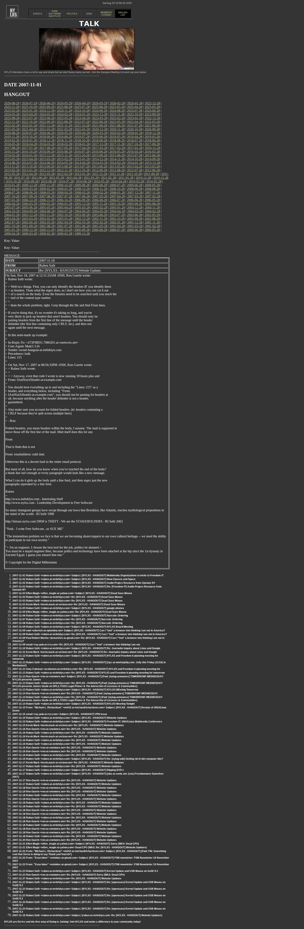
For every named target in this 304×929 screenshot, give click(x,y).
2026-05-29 (64, 103)
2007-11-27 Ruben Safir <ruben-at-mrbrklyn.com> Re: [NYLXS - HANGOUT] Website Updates (66, 878)
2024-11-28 (64, 110)
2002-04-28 (64, 222)
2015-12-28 (47, 155)
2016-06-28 (99, 151)
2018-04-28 (29, 144)
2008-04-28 (64, 192)
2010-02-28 (154, 181)
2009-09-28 (82, 185)
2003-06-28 (134, 215)
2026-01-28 (134, 103)
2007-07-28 (64, 196)
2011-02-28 (108, 177)
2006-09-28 (82, 200)
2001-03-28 (134, 226)
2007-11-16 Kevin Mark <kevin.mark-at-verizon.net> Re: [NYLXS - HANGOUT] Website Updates (68, 736)
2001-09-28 (29, 226)
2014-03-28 (99, 163)
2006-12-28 (29, 200)
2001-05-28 (99, 226)
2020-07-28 (29, 133)
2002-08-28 (152, 218)
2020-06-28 (47, 133)
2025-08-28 (64, 107)
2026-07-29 (29, 103)
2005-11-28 (99, 204)
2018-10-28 (82, 140)
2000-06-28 (134, 230)
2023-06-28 (47, 118)
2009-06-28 (134, 185)
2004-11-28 (152, 207)
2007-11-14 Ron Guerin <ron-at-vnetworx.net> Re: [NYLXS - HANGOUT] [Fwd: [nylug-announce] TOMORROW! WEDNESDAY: (85, 693)
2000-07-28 (117, 230)
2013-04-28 (134, 166)
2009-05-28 (152, 185)
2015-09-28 (99, 155)
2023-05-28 (64, 118)
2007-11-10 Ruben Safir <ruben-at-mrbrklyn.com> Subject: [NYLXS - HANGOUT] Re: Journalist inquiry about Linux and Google (86, 648)
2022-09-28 (46, 122)
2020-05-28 (64, 133)
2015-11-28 (64, 155)
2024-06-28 (152, 110)
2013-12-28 (152, 163)
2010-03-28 (136, 181)
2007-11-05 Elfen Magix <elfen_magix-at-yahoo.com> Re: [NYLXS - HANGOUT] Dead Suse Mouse (69, 611)
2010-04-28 (118, 181)
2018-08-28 (117, 140)
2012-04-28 (29, 174)
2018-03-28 (47, 144)
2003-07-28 (117, 215)
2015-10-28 (82, 155)
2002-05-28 (47, 222)
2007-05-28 (99, 196)
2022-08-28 (64, 122)
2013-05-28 (117, 166)
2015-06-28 (152, 155)
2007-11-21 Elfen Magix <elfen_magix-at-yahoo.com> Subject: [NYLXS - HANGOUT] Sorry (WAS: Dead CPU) (75, 843)
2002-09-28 (134, 218)
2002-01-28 (117, 222)
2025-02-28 (11, 110)
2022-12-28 (152, 118)
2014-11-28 (117, 159)
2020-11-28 (117, 129)
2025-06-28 (99, 107)
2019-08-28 (64, 136)
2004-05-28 (99, 211)
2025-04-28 (134, 107)
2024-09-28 (99, 110)
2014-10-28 (134, 159)
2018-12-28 (47, 140)
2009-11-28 (46, 185)
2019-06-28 (99, 136)
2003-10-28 (64, 215)
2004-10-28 (11, 211)
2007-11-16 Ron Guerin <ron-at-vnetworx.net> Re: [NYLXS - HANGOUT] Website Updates (64, 729)
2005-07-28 (11, 207)
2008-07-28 (11, 192)
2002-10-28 (117, 218)
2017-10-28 (134, 144)
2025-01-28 (29, 110)
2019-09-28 (46, 136)
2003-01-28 (64, 218)
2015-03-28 (47, 159)
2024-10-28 (82, 110)
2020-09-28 (152, 129)
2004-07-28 (64, 211)
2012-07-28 (134, 170)
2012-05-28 (11, 174)
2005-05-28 (47, 207)
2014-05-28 (64, 163)
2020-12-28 (99, 129)
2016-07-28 (82, 151)
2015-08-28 (117, 155)
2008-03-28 (82, 192)
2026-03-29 (99, 103)
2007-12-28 (134, 192)
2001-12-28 (134, 222)
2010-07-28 (66, 181)
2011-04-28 (73, 177)
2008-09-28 (134, 189)
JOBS (89, 13)
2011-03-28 (91, 177)
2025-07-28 (82, 107)
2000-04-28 (11, 233)
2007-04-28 (117, 196)
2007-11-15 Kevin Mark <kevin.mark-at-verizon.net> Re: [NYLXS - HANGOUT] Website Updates (68, 725)
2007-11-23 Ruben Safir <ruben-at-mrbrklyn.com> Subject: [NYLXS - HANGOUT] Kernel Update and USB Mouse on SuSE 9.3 (85, 871)
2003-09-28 (82, 215)
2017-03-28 (99, 148)
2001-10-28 (11, 226)
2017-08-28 (11, 148)
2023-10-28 (134, 114)
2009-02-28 (47, 189)
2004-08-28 (47, 211)
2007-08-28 (47, 196)
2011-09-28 (151, 174)
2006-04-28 (11, 204)
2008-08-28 (152, 189)
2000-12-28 (29, 230)
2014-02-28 (117, 163)
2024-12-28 (47, 110)
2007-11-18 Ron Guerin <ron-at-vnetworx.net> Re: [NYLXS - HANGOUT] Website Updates (64, 787)
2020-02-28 (117, 133)
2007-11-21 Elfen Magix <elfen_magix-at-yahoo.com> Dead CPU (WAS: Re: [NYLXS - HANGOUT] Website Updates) (79, 847)
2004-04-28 (117, 211)
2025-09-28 (46, 107)
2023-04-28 (82, 118)
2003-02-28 (47, 218)
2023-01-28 (134, 118)
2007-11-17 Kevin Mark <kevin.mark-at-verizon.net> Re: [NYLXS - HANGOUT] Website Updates (68, 762)
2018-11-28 (64, 140)
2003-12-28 (29, 215)
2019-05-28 (117, 136)
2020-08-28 (11, 133)
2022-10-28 (29, 122)
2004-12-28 (134, 207)
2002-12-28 (82, 218)
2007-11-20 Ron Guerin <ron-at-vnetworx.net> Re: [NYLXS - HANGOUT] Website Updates (64, 840)
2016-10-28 (29, 151)
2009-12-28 (29, 185)
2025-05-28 (117, 107)
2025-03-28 (152, 107)
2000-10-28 (64, 230)
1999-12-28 (82, 233)
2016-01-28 (29, 155)
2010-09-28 (30, 181)
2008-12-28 (82, 189)
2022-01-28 (29, 125)
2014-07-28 (29, 163)
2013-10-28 (29, 166)
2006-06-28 (134, 200)
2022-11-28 (11, 122)
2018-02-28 (64, 144)
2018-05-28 (11, 144)
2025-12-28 (152, 103)
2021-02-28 (64, 129)
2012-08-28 (117, 170)
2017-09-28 (152, 144)
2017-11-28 (117, 144)
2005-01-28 (117, 207)
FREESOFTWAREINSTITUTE (54, 13)
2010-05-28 (101, 181)
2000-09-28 (82, 230)
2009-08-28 (99, 185)
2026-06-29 (47, 103)
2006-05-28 (152, 200)
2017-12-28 (99, 144)
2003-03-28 (29, 218)
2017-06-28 (47, 148)
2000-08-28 (99, 230)
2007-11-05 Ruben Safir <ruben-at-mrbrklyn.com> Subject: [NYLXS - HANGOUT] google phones (68, 608)
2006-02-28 (47, 204)
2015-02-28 (64, 159)
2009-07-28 (117, 185)
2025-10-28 (29, 107)
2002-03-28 (82, 222)
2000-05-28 (152, 230)
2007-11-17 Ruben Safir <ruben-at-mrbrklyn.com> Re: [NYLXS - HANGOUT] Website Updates (66, 766)
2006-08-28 (99, 200)
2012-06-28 (152, 170)
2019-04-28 (134, 136)
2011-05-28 (56, 177)
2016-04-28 (134, 151)
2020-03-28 (99, 133)
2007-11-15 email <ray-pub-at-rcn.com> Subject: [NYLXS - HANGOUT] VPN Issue (59, 714)
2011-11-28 (116, 174)
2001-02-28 (152, 226)
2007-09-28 (29, 196)
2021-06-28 (152, 125)
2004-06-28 (82, 211)
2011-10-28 (134, 174)
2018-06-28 (152, 140)
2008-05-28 (47, 192)
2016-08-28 (64, 151)
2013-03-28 (152, 166)
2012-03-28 (47, 174)
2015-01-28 (82, 159)
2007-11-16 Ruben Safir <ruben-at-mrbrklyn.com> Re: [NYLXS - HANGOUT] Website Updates (66, 732)
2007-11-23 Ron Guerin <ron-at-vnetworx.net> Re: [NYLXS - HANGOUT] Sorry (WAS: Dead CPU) (68, 874)
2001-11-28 (152, 222)
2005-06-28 (29, 207)
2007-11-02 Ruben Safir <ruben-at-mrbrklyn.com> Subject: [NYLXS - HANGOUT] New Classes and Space (73, 579)
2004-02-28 (152, 211)
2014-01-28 (134, 163)
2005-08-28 (152, 204)
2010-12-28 (143, 177)
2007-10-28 (11, 196)
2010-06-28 (83, 181)
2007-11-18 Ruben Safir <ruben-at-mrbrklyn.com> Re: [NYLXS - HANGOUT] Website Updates (66, 795)
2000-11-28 (46, 230)
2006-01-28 (64, 204)
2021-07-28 (134, 125)
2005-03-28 (82, 207)
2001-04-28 (117, 226)
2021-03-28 (47, 129)
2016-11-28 (11, 151)
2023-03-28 (99, 118)
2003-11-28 (46, 215)
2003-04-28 (11, 218)
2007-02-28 (152, 196)
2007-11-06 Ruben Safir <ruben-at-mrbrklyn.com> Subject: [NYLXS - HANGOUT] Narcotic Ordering (70, 615)
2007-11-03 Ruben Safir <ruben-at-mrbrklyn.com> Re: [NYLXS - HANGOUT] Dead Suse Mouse (67, 597)
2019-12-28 (152, 133)
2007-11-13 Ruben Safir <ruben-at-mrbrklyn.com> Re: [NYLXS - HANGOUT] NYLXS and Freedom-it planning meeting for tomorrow (88, 672)
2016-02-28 (11, 155)
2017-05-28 (64, 148)
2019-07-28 (82, 136)
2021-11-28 (64, 125)
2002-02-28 (99, 222)
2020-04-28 (82, 133)
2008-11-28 (99, 189)
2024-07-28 (134, 110)
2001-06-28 (82, 226)
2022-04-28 (134, 122)
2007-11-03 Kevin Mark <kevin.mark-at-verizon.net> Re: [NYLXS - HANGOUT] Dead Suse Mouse (68, 604)
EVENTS (37, 13)
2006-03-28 (29, 204)
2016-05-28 (117, 151)
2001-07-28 (64, 226)
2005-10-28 (117, 204)
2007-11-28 (152, 192)
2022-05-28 (117, 122)
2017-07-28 (29, 148)
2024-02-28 (64, 114)
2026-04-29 (82, 103)
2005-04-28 (64, 207)
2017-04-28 (82, 148)
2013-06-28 (99, 166)
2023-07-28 (29, 118)
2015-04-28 (29, 159)
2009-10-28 (64, 185)
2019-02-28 (11, 140)
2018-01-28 (82, 144)
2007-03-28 (134, 196)
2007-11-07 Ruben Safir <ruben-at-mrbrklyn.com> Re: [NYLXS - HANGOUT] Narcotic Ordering (67, 619)
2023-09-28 (152, 114)
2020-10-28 (134, 129)
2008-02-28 (99, 192)
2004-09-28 (29, 211)
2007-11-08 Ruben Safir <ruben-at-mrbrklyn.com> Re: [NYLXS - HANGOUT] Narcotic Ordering (67, 623)
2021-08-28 (117, 125)
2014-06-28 (47, 163)
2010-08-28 (48, 181)
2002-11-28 (99, 218)
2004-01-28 (11, 215)
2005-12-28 (82, 204)
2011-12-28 (99, 174)
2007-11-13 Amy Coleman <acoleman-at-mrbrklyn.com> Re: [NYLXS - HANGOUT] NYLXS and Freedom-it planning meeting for (86, 669)
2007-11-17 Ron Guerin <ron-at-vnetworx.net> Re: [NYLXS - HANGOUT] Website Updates (64, 780)
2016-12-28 (152, 148)
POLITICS (72, 13)
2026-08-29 (11, 103)
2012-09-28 (99, 170)
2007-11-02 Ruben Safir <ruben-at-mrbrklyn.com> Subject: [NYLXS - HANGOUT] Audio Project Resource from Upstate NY (83, 582)
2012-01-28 (82, 174)
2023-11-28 (117, 114)
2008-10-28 (117, 189)
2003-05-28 (152, 215)
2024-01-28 (82, 114)
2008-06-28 (29, 192)
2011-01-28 (125, 177)
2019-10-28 (29, 136)
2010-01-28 (11, 185)
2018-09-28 (99, 140)
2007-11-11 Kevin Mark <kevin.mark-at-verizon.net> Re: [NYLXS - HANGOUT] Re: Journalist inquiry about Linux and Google (84, 652)
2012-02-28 (64, 174)
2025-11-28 (11, 107)
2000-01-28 (64, 233)
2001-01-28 (11, 230)
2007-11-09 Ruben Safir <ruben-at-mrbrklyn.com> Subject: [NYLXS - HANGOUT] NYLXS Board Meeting (72, 626)
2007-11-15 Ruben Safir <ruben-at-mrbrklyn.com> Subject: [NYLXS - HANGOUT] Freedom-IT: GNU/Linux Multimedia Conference (87, 721)
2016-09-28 (46, 151)
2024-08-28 (117, 110)
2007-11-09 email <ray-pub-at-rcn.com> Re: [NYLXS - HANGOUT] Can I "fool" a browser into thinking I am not (76, 644)
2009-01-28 (64, 189)
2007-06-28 (82, 196)
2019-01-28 (29, 140)
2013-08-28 (64, 166)
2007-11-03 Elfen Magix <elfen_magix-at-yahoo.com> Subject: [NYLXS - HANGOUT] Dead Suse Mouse (72, 593)
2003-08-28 (99, 215)
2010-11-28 (160, 177)
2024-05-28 (11, 114)
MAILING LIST (123, 13)
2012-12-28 (47, 170)
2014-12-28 (99, 159)
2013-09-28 (46, 166)
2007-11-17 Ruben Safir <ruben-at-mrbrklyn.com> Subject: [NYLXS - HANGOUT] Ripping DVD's (68, 770)
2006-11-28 (46, 200)
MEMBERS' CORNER (106, 13)
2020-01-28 (134, 133)
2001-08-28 (47, 226)
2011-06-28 (39, 177)
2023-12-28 (99, 114)
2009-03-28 (29, 189)
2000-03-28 (29, 233)
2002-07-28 (11, 222)
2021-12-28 (47, 125)
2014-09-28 (152, 159)
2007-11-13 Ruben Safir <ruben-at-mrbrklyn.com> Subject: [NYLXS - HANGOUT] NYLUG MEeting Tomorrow (75, 689)
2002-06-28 (29, 222)
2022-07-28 (82, 122)
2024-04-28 (29, 114)
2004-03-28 (134, 211)
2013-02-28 (11, 170)
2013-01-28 (29, 170)
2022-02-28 (11, 125)
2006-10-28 (64, 200)
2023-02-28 (117, 118)
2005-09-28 (134, 204)
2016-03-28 (152, 151)
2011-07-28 (21, 177)
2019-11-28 (11, 136)
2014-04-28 (82, 163)
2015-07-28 (134, 155)
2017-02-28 (117, 148)
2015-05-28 (11, 159)
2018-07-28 (134, 140)
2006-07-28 (117, 200)
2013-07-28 (82, 166)
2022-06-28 (99, 122)
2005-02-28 (99, 207)
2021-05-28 (11, 129)
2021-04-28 (29, 129)
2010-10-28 (13, 181)
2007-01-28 (11, 200)
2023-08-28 (11, 118)
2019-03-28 (152, 136)
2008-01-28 (117, 192)
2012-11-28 (64, 170)
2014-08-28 (11, 163)
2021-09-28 (99, 125)
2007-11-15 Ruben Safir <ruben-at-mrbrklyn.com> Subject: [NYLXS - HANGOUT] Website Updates (69, 717)
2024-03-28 (47, 114)
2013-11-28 (11, 166)
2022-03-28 (152, 122)
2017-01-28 (134, 148)
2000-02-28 (47, 233)
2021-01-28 (82, 129)
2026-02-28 (117, 103)
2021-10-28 (82, 125)
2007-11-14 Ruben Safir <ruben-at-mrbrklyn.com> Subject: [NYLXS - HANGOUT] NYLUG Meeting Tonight (73, 703)
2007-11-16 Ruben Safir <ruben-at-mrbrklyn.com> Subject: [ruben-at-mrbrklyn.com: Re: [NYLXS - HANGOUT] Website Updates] (87, 915)
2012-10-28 (82, 170)
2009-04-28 (11, 189)
